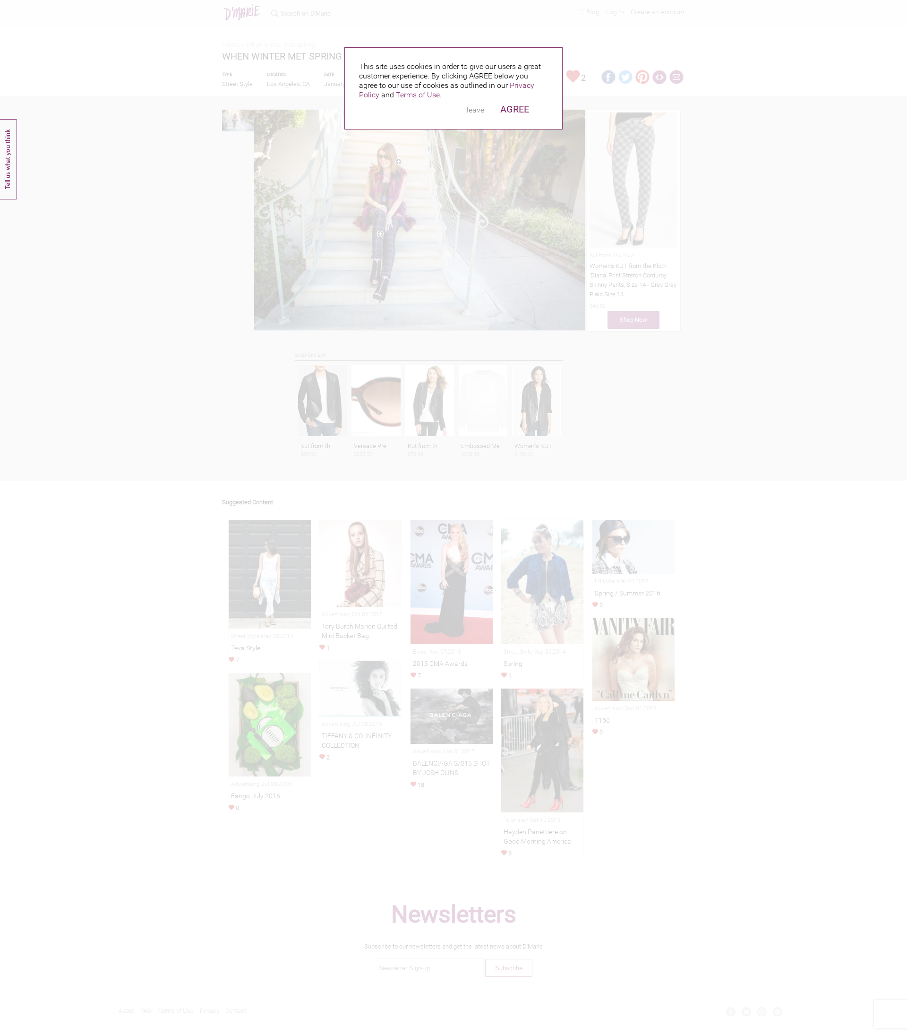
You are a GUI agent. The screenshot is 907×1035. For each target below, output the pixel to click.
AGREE (514, 109)
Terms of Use (418, 94)
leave (475, 109)
